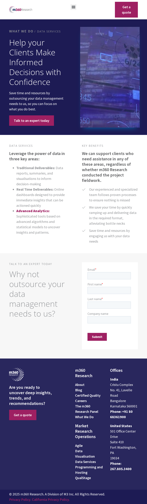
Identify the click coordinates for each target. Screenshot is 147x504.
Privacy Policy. (20, 499)
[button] (73, 7)
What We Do (21, 31)
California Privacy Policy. (51, 499)
